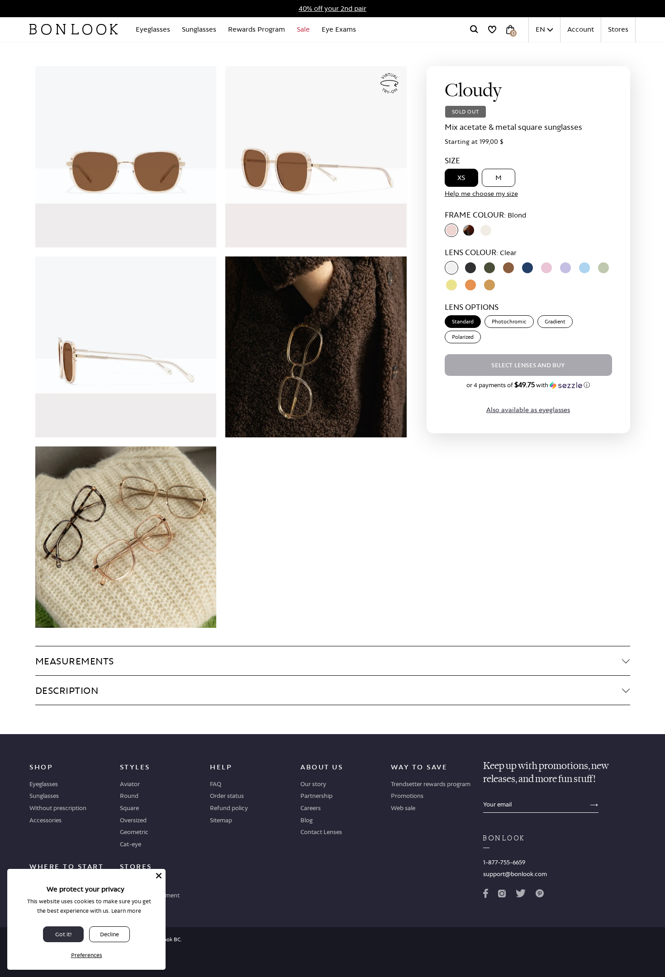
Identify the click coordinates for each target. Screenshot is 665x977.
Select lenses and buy (528, 365)
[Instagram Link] (501, 895)
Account (580, 29)
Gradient (555, 321)
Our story (313, 783)
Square (129, 807)
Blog (306, 820)
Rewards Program (256, 29)
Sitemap (221, 820)
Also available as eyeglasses (528, 409)
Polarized (463, 337)
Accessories (45, 820)
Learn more (126, 910)
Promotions (407, 795)
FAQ (215, 783)
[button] (528, 384)
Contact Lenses (321, 831)
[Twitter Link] (520, 895)
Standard (463, 321)
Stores (618, 29)
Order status (227, 795)
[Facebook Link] (485, 895)
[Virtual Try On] (389, 83)
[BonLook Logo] (73, 29)
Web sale (403, 807)
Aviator (130, 783)
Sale (303, 29)
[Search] (474, 29)
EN (540, 29)
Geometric (134, 831)
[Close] (158, 875)
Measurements (74, 661)
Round (129, 795)
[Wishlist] (492, 29)
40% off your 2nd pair (332, 8)
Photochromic (509, 321)
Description (67, 690)
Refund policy (229, 807)
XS (461, 177)
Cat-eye (130, 844)
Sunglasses (199, 29)
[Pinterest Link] (539, 895)
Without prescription (57, 807)
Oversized (133, 820)
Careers (310, 807)
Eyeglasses (153, 29)
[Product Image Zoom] (126, 156)
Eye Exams (339, 29)
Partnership (316, 795)
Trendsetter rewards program (430, 783)
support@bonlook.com (515, 873)
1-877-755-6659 (504, 862)
